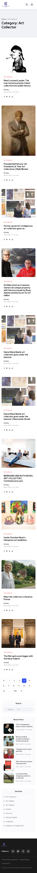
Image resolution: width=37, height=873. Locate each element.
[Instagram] (28, 851)
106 (15, 691)
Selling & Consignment (15, 825)
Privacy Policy (24, 860)
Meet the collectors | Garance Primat (18, 598)
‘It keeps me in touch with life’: (23, 750)
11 (29, 686)
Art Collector (11, 797)
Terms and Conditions (10, 860)
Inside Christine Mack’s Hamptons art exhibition (15, 539)
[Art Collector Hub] (5, 4)
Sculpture (9, 821)
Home (4, 19)
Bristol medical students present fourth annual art (22, 739)
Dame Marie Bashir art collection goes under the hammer (16, 355)
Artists (8, 809)
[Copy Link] (12, 97)
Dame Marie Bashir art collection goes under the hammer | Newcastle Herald (17, 416)
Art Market (10, 805)
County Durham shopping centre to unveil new (23, 776)
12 (4, 691)
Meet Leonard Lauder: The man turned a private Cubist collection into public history (17, 83)
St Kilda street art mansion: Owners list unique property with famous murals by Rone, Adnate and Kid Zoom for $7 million (17, 290)
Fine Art (9, 813)
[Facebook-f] (13, 851)
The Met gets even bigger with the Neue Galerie (18, 657)
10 (24, 686)
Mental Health (11, 817)
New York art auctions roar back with (24, 762)
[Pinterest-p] (23, 851)
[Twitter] (18, 851)
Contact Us (6, 863)
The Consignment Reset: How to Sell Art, (24, 726)
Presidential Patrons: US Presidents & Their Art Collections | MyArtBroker (16, 166)
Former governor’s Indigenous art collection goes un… (18, 227)
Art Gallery (10, 801)
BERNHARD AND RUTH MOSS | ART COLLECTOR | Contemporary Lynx (18, 478)
